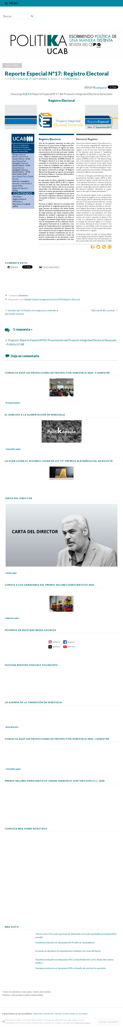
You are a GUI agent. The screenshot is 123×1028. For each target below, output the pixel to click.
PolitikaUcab (19, 79)
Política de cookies (82, 1023)
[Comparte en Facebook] (100, 87)
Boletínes (12, 65)
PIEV (61, 299)
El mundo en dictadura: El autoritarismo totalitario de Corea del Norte (68, 951)
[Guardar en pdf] (88, 87)
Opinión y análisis (43, 1014)
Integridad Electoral (49, 299)
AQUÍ (26, 94)
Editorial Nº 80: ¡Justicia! (103, 310)
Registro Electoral (72, 299)
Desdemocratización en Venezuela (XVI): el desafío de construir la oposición (70, 968)
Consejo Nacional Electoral (71, 1014)
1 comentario (70, 79)
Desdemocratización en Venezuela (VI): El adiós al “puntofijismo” (65, 942)
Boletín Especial (32, 299)
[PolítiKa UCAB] (61, 42)
